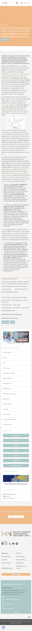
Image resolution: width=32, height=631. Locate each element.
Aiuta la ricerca (16, 574)
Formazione (20, 556)
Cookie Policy (6, 563)
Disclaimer (19, 563)
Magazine (5, 553)
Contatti (4, 560)
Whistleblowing (7, 568)
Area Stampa (6, 556)
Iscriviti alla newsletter (16, 516)
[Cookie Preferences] (3, 627)
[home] (4, 3)
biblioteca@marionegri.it (11, 494)
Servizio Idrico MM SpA (8, 105)
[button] (28, 3)
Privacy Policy (21, 560)
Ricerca (18, 553)
